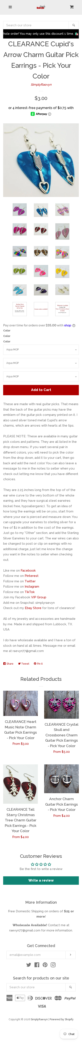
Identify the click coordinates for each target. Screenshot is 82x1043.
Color (7, 330)
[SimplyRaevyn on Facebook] (37, 966)
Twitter (30, 581)
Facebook (28, 570)
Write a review (41, 880)
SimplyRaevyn (41, 84)
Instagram (32, 586)
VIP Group (38, 597)
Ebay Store (33, 608)
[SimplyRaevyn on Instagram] (53, 966)
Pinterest (31, 576)
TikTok (30, 592)
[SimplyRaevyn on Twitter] (28, 966)
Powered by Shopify (62, 1019)
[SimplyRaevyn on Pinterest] (45, 966)
